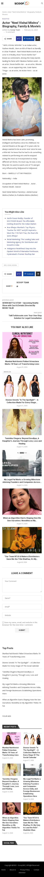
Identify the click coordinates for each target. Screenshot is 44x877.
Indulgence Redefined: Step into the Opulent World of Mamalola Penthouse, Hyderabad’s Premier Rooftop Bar (23, 251)
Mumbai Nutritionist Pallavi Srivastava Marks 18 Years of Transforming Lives (10, 751)
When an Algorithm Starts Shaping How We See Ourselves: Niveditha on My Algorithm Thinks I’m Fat (21, 702)
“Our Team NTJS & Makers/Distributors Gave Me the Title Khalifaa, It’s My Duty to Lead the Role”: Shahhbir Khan (31, 824)
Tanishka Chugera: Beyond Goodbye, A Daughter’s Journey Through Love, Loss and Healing (22, 441)
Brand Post (5, 18)
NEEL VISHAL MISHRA (10, 265)
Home (4, 12)
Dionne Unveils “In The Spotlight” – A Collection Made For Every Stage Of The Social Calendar (31, 753)
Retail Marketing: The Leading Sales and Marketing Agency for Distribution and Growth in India (23, 242)
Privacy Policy (25, 870)
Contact (36, 870)
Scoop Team (15, 30)
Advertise (22, 872)
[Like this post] (19, 38)
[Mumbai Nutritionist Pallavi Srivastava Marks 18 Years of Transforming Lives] (22, 345)
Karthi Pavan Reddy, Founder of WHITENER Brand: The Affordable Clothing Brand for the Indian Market (21, 221)
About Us (13, 870)
